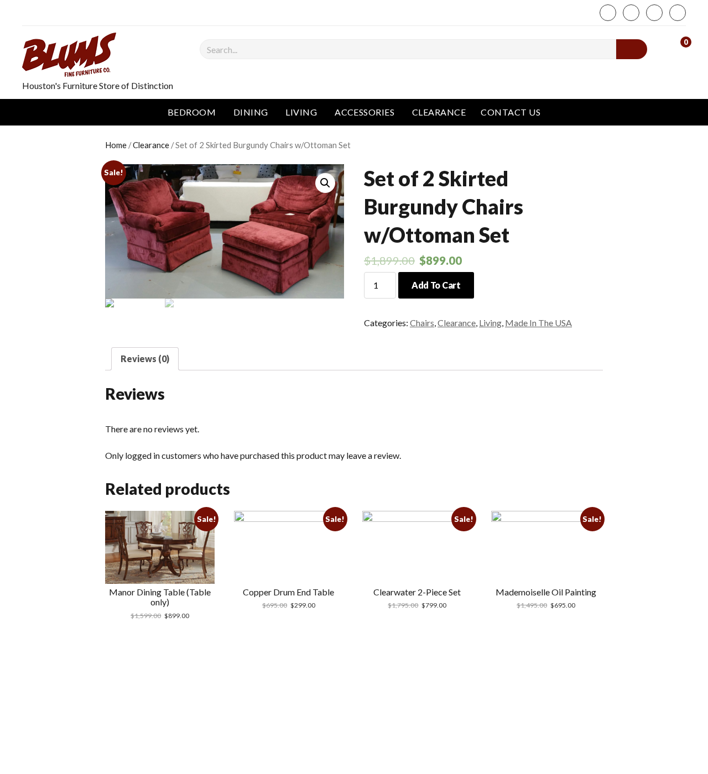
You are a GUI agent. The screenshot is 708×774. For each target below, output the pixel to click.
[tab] (145, 358)
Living (301, 112)
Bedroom (192, 112)
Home (116, 145)
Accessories (364, 112)
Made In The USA (538, 322)
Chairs (422, 322)
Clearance (439, 112)
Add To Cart (436, 285)
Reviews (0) (145, 358)
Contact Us (510, 112)
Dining (250, 112)
